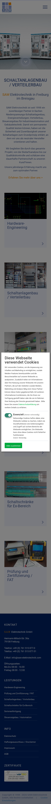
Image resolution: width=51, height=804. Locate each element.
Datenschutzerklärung (27, 404)
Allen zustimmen (13, 446)
